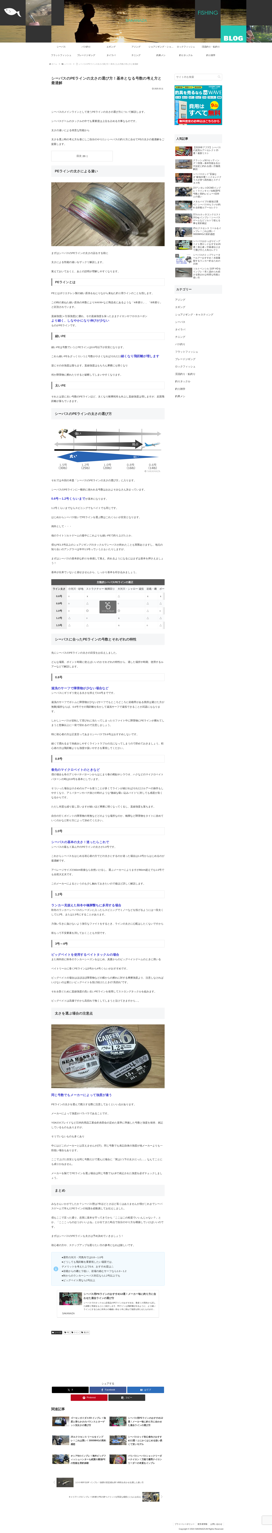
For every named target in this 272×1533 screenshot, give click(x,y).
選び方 (86, 1333)
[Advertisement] (108, 98)
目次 (79, 156)
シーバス (58, 1333)
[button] (126, 1397)
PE (68, 1333)
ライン (76, 1333)
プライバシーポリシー (185, 1524)
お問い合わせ (216, 1524)
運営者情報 (202, 1524)
